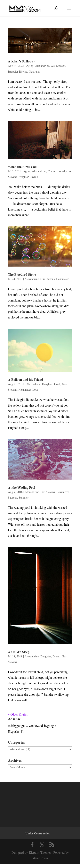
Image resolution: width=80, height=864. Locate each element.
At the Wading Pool (21, 487)
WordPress (40, 858)
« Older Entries (18, 714)
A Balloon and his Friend (25, 379)
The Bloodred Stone (22, 274)
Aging (29, 66)
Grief (57, 384)
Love (35, 389)
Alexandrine (42, 66)
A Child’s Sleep (19, 651)
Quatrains (34, 71)
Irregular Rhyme (17, 71)
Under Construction (37, 833)
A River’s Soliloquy (21, 61)
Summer (24, 497)
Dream (56, 656)
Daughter (47, 384)
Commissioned (56, 171)
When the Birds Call (22, 166)
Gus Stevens (58, 66)
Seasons (12, 497)
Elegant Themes (40, 852)
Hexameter (62, 279)
